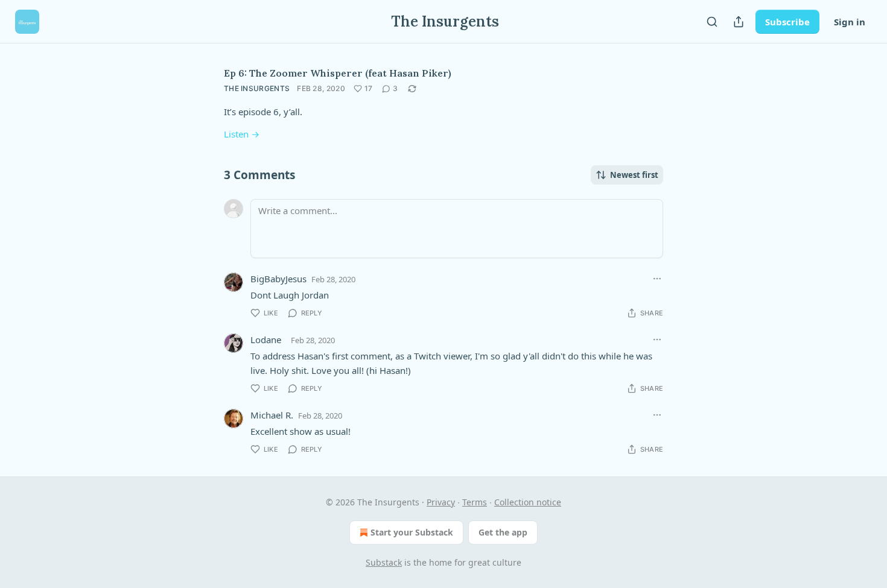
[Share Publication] (738, 22)
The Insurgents (257, 88)
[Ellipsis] (657, 278)
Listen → (241, 134)
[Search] (712, 22)
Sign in (849, 22)
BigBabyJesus (278, 279)
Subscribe (787, 22)
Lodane (265, 340)
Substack (384, 562)
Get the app (502, 532)
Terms (474, 502)
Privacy (441, 502)
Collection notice (527, 502)
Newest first (634, 174)
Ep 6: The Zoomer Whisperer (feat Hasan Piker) (337, 73)
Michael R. (271, 415)
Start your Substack (411, 532)
